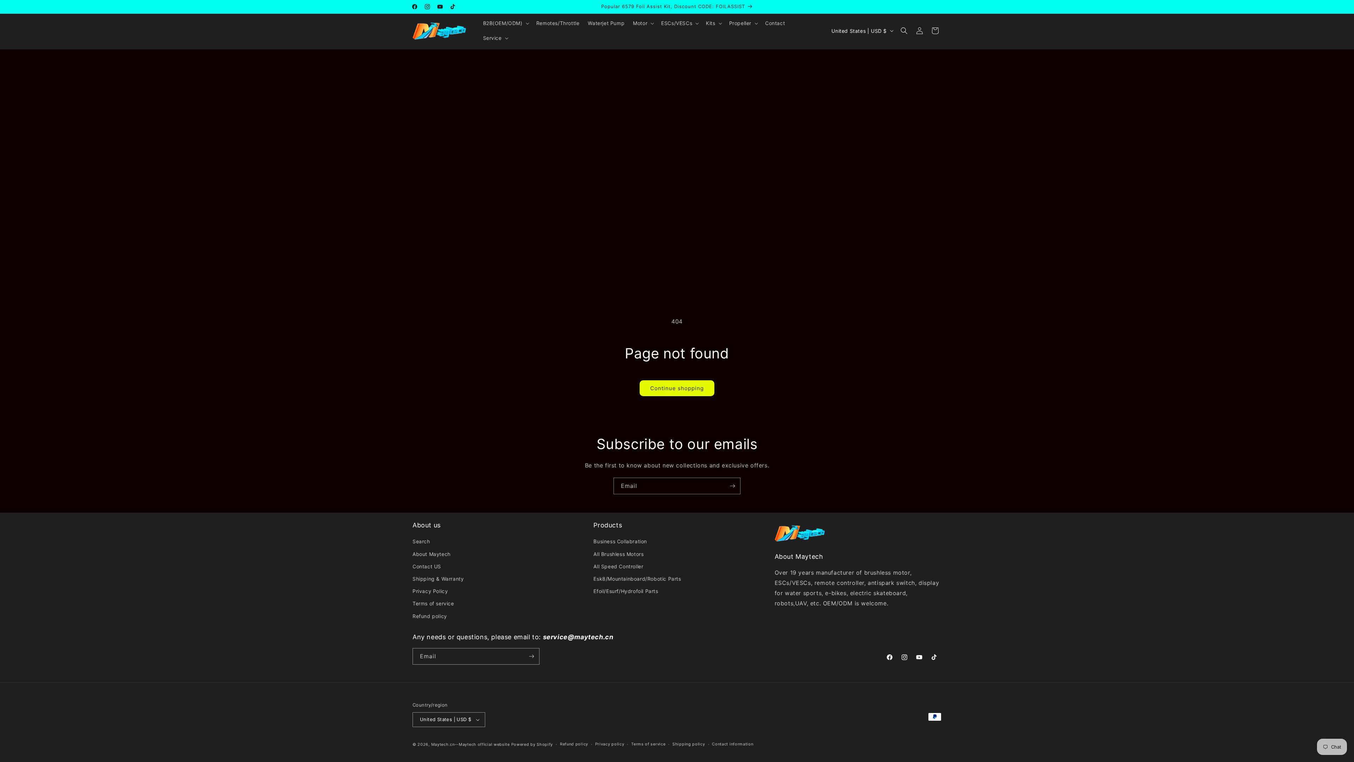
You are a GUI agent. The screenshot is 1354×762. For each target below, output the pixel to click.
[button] (505, 23)
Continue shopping (677, 388)
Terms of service (433, 603)
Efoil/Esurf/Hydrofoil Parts (625, 591)
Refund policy (430, 616)
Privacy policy (609, 744)
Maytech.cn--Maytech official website (470, 744)
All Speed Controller (618, 566)
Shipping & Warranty (438, 579)
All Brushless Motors (618, 554)
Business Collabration (620, 541)
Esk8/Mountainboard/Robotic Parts (637, 579)
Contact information (732, 744)
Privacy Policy (430, 591)
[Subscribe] (732, 486)
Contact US (427, 566)
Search (421, 541)
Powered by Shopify (532, 744)
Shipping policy (688, 744)
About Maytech (432, 554)
